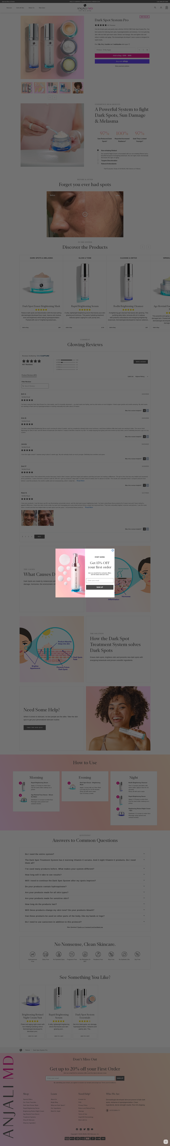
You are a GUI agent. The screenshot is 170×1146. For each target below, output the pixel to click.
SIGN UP (100, 587)
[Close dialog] (113, 550)
